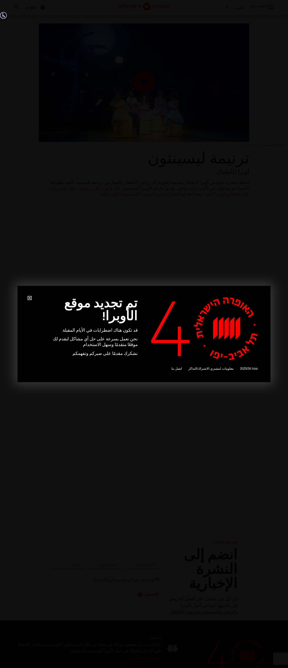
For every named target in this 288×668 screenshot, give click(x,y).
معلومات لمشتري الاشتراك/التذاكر (211, 368)
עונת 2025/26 (249, 368)
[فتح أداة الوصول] (3, 15)
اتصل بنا (176, 368)
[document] (144, 334)
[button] (29, 298)
